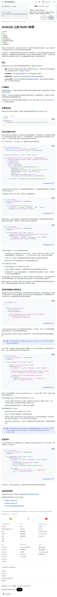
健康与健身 (22, 531)
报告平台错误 (42, 547)
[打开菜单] (2, 2)
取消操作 (15, 76)
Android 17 (4, 547)
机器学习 (22, 529)
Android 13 (4, 556)
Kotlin (14, 6)
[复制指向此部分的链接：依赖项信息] (12, 108)
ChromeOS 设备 (42, 531)
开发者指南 (22, 549)
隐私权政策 (22, 536)
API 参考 (22, 552)
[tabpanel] (28, 122)
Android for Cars (42, 533)
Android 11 (4, 561)
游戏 (21, 526)
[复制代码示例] (54, 119)
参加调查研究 (42, 554)
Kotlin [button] (12, 116)
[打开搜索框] (36, 2)
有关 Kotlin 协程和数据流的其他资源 (14, 506)
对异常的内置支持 (37, 443)
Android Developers (6, 21)
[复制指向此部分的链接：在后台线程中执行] (17, 132)
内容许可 (16, 511)
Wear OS (41, 529)
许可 (9, 586)
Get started (6, 6)
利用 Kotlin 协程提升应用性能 (31, 494)
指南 (25, 21)
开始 (51, 17)
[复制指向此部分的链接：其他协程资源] (13, 491)
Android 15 (4, 552)
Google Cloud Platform (7, 578)
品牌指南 (14, 586)
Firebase (4, 576)
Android (4, 526)
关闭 (43, 17)
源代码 (3, 533)
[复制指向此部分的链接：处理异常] (10, 440)
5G (21, 538)
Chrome (4, 573)
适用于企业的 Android (7, 529)
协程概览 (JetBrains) (10, 500)
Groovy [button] (6, 116)
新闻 (3, 536)
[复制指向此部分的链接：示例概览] (10, 87)
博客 (3, 538)
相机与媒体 (22, 533)
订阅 (19, 589)
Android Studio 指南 (25, 547)
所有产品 (4, 580)
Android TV (41, 536)
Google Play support (43, 552)
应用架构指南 (7, 90)
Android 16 (4, 549)
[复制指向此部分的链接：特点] (6, 63)
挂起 (35, 69)
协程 (47, 48)
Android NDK (23, 556)
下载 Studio (23, 554)
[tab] (5, 116)
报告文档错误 (42, 549)
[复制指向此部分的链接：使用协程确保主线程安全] (22, 290)
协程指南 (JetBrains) (10, 503)
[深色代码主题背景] (52, 119)
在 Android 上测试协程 (11, 343)
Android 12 (4, 559)
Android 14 (4, 554)
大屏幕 (40, 526)
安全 (3, 531)
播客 (3, 541)
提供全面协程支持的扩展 (32, 79)
